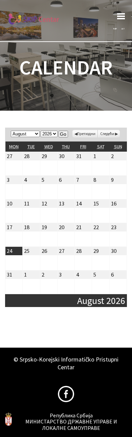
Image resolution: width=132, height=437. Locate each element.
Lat (123, 29)
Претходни (86, 133)
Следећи (107, 133)
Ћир (115, 29)
